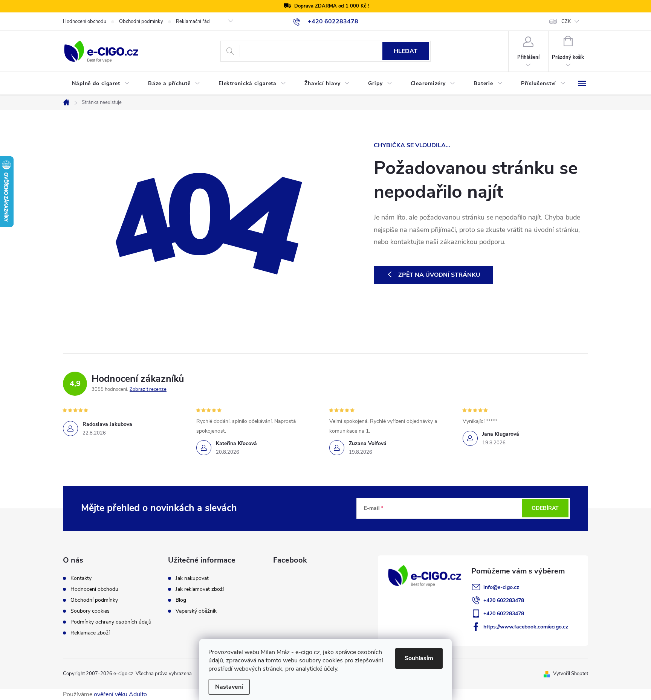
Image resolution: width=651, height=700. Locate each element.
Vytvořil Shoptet (570, 673)
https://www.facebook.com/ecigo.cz (525, 626)
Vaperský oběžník (196, 611)
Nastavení (229, 687)
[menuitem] (101, 83)
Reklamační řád (193, 21)
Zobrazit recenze (148, 389)
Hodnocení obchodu (84, 21)
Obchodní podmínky (141, 21)
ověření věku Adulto (120, 694)
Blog (181, 600)
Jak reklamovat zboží (200, 589)
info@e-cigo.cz (501, 587)
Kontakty (81, 578)
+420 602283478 (503, 600)
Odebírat (545, 508)
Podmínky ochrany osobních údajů (110, 622)
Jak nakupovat (192, 578)
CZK (566, 21)
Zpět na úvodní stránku (439, 275)
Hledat (405, 51)
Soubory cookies (90, 611)
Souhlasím (419, 658)
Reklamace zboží (90, 633)
